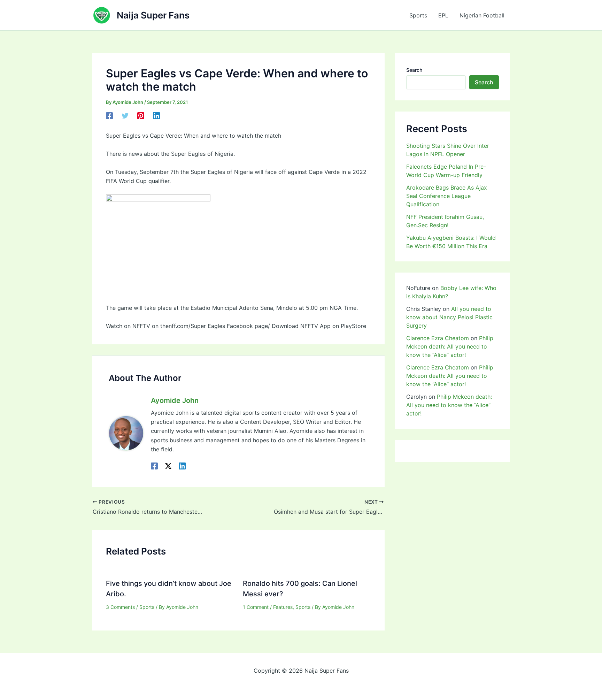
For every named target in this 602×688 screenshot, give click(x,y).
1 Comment (256, 607)
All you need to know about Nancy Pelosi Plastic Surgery (449, 317)
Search (414, 70)
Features (283, 607)
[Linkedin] (156, 116)
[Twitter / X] (168, 465)
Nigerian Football (482, 15)
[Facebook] (109, 116)
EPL (443, 15)
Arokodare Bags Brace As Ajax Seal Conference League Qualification (446, 196)
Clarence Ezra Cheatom (437, 338)
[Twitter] (125, 116)
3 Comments (120, 607)
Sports (418, 15)
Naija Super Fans (153, 15)
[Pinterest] (140, 116)
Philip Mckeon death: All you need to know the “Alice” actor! (449, 346)
